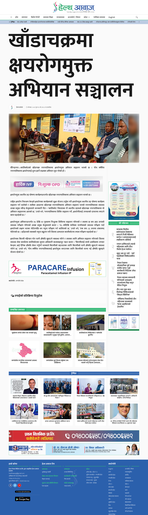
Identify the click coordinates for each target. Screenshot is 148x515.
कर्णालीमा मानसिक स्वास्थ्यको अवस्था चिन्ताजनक (24, 361)
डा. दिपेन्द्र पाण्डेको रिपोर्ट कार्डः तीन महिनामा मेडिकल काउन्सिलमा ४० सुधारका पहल (124, 422)
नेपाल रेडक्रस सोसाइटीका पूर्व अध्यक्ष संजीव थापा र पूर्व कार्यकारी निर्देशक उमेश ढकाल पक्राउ (126, 268)
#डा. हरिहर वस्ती (22, 22)
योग (109, 499)
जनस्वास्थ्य (60, 17)
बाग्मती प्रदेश (111, 490)
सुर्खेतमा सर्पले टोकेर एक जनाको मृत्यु (24, 332)
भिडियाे (110, 493)
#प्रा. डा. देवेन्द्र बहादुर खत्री (85, 22)
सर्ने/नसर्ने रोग (128, 508)
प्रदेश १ (110, 484)
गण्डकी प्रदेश (111, 478)
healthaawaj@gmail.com (16, 473)
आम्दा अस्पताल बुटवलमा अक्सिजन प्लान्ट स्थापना (57, 422)
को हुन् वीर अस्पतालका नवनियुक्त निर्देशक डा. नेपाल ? (57, 397)
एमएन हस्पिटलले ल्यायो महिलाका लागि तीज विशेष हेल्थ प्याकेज (126, 247)
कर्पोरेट (127, 475)
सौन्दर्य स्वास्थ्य (129, 511)
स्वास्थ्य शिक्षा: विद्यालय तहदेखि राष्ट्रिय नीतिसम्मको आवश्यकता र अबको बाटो (24, 397)
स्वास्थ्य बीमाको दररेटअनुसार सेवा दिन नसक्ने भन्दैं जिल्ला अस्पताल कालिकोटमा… (90, 362)
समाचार (24, 17)
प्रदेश (86, 17)
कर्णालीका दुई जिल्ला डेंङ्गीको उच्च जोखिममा (57, 361)
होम (16, 17)
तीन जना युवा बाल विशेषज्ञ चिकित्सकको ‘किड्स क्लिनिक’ (125, 292)
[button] (11, 17)
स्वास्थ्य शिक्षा (48, 17)
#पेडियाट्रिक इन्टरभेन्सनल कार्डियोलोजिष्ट (42, 22)
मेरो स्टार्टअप (128, 496)
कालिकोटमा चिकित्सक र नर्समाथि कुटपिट (90, 334)
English (112, 17)
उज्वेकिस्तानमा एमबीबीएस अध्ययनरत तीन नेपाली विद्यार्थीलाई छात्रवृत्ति (24, 422)
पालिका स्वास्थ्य (99, 17)
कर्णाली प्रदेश (20, 280)
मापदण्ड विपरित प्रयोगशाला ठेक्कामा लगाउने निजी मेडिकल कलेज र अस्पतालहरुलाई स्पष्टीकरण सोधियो (126, 234)
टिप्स (109, 481)
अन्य (109, 472)
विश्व (109, 505)
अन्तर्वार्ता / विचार (74, 17)
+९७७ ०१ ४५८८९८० (14, 478)
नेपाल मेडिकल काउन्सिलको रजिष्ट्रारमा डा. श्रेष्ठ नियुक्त (91, 397)
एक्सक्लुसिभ (128, 472)
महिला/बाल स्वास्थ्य (113, 496)
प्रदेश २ (127, 484)
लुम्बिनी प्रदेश (111, 502)
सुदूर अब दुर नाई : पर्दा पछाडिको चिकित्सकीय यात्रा (126, 256)
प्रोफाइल (127, 487)
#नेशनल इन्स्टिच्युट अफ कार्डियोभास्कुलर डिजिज (110, 22)
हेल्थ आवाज (19, 107)
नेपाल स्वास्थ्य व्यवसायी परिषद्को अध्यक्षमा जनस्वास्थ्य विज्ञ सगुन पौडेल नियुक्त (126, 281)
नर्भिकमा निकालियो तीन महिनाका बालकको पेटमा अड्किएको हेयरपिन (126, 303)
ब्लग (126, 490)
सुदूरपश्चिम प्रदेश (112, 511)
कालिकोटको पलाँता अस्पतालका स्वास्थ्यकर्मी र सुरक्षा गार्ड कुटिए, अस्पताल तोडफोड (57, 335)
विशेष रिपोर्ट (35, 17)
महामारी (127, 493)
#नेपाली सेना (131, 22)
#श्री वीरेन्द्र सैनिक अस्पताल (66, 22)
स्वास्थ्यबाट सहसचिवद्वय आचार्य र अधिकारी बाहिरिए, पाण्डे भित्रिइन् (124, 397)
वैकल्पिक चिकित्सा (130, 505)
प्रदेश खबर (111, 487)
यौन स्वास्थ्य (128, 499)
